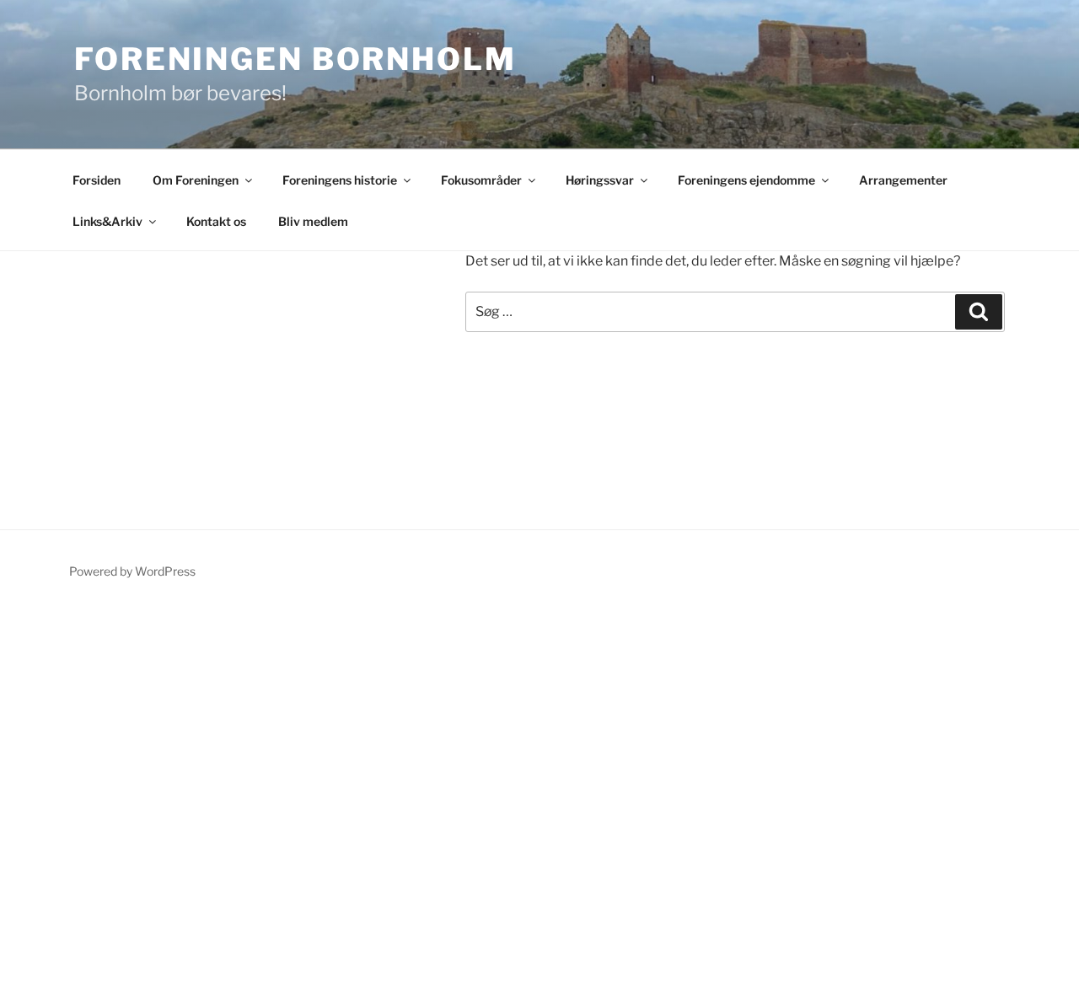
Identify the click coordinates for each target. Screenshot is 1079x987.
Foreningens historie (339, 180)
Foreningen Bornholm (295, 59)
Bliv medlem (313, 221)
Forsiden (96, 180)
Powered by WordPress (132, 571)
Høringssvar (600, 180)
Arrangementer (903, 180)
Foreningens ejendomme (746, 180)
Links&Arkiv (107, 221)
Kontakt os (216, 221)
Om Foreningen (196, 180)
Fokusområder (481, 180)
